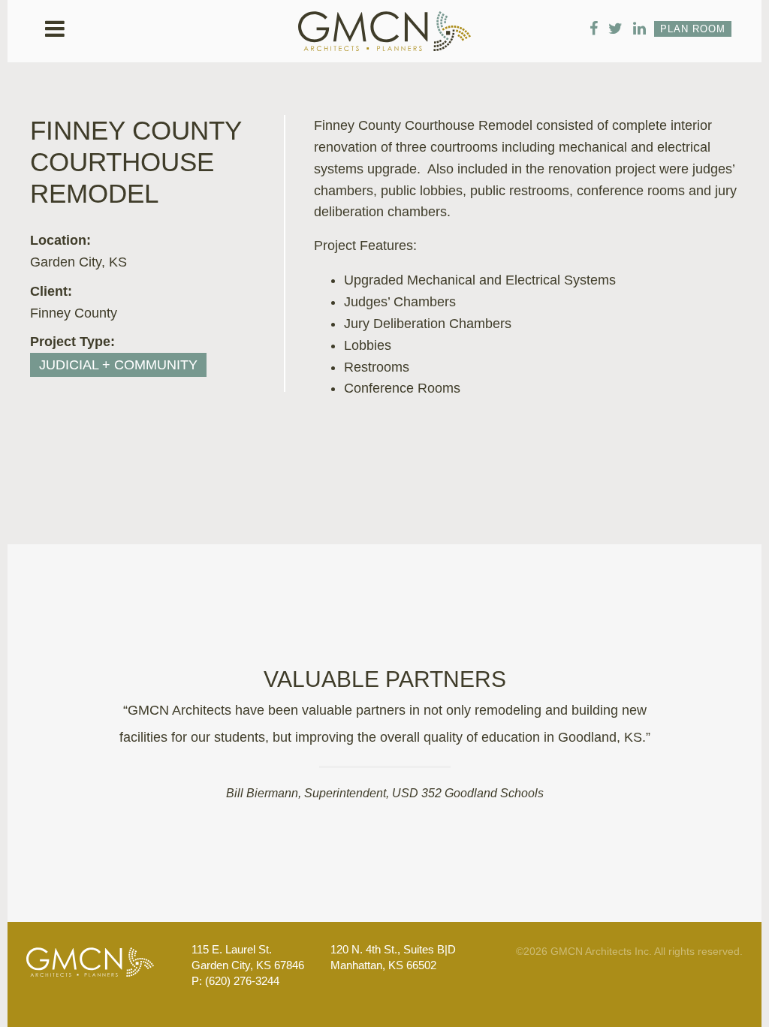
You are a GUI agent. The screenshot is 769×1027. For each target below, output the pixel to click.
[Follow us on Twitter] (615, 28)
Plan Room (692, 29)
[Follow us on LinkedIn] (639, 28)
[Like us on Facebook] (594, 28)
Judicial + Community (118, 364)
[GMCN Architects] (384, 39)
